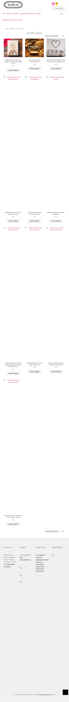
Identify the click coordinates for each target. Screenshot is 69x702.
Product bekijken (13, 70)
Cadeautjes (23, 13)
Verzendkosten (40, 555)
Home (4, 13)
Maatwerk (14, 20)
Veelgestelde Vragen (42, 559)
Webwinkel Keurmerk (45, 694)
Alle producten (7, 20)
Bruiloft (9, 13)
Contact (20, 20)
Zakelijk (38, 13)
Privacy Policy (40, 566)
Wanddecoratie (31, 13)
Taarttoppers (15, 13)
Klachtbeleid (40, 571)
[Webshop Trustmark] (55, 3)
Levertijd (38, 557)
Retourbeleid (40, 569)
